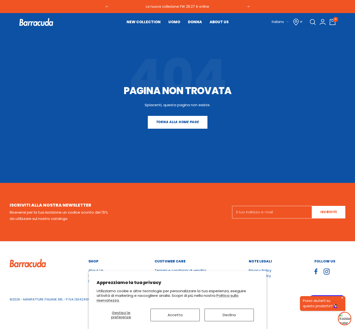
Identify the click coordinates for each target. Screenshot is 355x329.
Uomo (174, 21)
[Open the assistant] (344, 318)
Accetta (175, 314)
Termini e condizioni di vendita (180, 270)
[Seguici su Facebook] (316, 272)
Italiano (278, 21)
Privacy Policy (260, 270)
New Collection (144, 21)
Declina (229, 314)
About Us (95, 270)
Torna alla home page (177, 122)
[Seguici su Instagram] (327, 272)
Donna (195, 21)
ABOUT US (219, 21)
